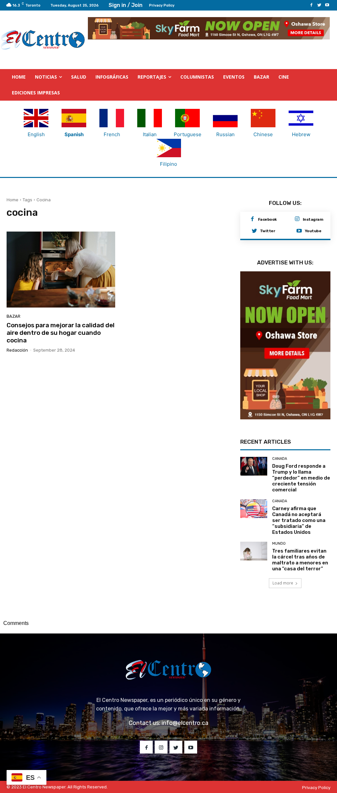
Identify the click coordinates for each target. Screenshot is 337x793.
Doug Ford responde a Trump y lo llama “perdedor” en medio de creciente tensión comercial (301, 478)
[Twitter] (319, 5)
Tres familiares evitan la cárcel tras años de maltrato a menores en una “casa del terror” (300, 560)
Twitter (267, 231)
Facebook (267, 219)
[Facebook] (311, 5)
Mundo (279, 543)
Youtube (313, 231)
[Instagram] (297, 219)
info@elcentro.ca (185, 723)
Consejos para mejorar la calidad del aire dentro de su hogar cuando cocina (61, 332)
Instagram (313, 219)
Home (12, 199)
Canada (279, 458)
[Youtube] (327, 5)
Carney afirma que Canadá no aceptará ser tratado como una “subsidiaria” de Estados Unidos (298, 520)
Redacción (17, 350)
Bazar (13, 316)
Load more (282, 583)
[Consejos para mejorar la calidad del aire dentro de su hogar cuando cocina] (61, 270)
